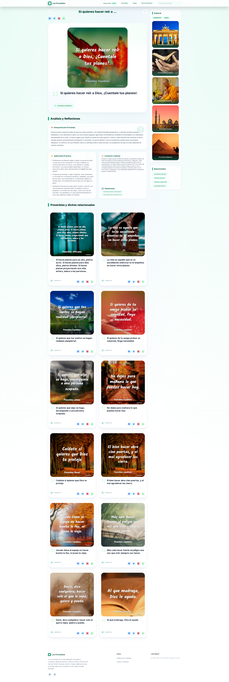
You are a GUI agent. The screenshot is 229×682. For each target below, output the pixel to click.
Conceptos (124, 3)
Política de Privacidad (124, 658)
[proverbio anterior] (50, 11)
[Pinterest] (59, 18)
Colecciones (109, 3)
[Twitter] (54, 18)
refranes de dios (159, 178)
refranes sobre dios (160, 182)
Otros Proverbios (146, 3)
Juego (135, 3)
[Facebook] (50, 18)
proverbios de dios (160, 174)
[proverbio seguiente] (145, 11)
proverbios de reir (159, 186)
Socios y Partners (123, 662)
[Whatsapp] (63, 18)
